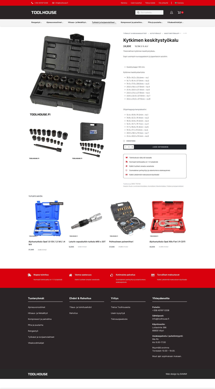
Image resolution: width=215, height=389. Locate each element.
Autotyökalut (155, 33)
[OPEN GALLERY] (70, 74)
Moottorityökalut (171, 33)
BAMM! (183, 374)
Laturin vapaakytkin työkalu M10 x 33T (87, 241)
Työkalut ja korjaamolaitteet (135, 33)
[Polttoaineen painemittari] (127, 218)
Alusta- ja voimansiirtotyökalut (138, 186)
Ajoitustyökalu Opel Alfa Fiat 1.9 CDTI (167, 241)
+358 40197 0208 (160, 310)
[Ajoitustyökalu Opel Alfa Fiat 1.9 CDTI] (167, 218)
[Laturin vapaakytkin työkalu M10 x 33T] (87, 218)
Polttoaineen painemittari (121, 241)
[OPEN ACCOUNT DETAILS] (171, 12)
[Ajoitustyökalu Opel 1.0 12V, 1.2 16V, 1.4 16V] (47, 218)
